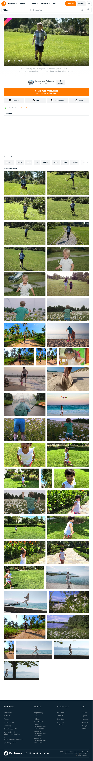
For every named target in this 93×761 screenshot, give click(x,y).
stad (65, 161)
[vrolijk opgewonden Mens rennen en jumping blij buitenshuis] (67, 576)
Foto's (22, 4)
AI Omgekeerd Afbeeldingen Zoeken (12, 732)
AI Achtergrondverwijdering (13, 737)
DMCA (36, 715)
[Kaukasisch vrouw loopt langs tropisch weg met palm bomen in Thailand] (24, 626)
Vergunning (38, 711)
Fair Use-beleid (81, 754)
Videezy (6, 718)
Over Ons (60, 718)
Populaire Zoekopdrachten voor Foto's (40, 732)
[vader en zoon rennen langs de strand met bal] (24, 378)
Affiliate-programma (38, 719)
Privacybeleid (83, 753)
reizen (45, 161)
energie (75, 161)
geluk (19, 161)
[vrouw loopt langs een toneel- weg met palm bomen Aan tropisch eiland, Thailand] (24, 334)
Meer (55, 4)
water (55, 161)
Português (84, 718)
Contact (60, 715)
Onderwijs (7, 724)
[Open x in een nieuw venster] (45, 752)
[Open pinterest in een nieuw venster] (37, 752)
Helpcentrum (62, 711)
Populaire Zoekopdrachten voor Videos (40, 739)
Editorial (44, 4)
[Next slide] (84, 161)
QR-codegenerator (11, 741)
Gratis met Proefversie (46, 91)
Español (83, 715)
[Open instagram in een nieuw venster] (30, 752)
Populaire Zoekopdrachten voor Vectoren (40, 725)
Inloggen (81, 4)
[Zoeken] (82, 10)
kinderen (8, 161)
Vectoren (11, 4)
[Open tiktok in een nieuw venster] (41, 752)
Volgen (60, 83)
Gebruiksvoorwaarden (69, 753)
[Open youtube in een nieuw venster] (48, 752)
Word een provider (60, 722)
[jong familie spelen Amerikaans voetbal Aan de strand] (68, 334)
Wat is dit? (24, 108)
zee (37, 161)
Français (83, 724)
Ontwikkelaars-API (10, 728)
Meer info (9, 112)
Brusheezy (8, 711)
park (29, 161)
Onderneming (9, 721)
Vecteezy (7, 715)
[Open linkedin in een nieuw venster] (34, 752)
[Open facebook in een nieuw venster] (26, 752)
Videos (33, 4)
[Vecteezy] (3, 3)
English (83, 711)
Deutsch (83, 721)
